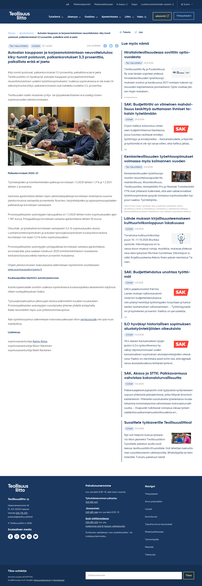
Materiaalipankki (82, 4)
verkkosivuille (88, 319)
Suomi (187, 4)
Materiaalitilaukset (103, 4)
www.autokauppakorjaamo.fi (25, 269)
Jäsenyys (72, 17)
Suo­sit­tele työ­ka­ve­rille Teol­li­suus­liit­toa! (158, 422)
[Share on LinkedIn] (116, 45)
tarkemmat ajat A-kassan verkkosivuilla (105, 526)
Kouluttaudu (151, 517)
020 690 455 (92, 522)
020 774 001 (22, 513)
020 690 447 (92, 502)
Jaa (141, 32)
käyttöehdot (58, 580)
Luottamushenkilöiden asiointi (156, 4)
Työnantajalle (152, 539)
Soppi (134, 4)
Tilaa (189, 575)
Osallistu (90, 17)
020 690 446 (92, 512)
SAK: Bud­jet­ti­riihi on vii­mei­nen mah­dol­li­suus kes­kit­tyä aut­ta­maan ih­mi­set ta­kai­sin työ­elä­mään (158, 109)
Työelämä (54, 17)
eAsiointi (161, 16)
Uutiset (36, 46)
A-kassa (121, 4)
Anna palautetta (153, 502)
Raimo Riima (40, 341)
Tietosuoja (150, 555)
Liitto (128, 17)
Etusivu (11, 33)
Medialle (149, 547)
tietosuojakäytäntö (42, 580)
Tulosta (127, 32)
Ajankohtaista (110, 17)
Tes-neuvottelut (18, 46)
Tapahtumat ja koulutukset (158, 524)
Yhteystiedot (183, 16)
